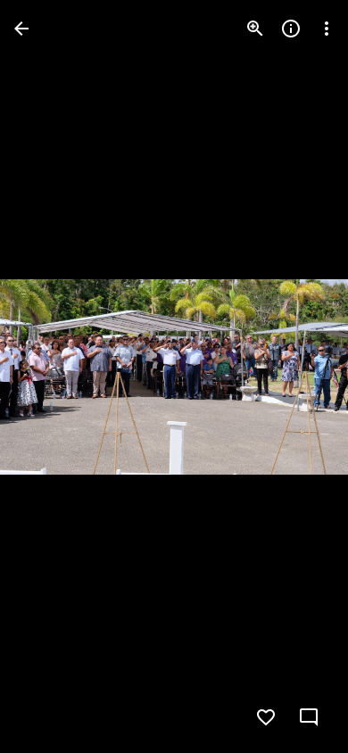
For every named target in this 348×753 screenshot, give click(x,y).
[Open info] (291, 28)
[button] (50, 376)
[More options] (326, 28)
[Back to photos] (21, 28)
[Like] (266, 717)
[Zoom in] (255, 28)
